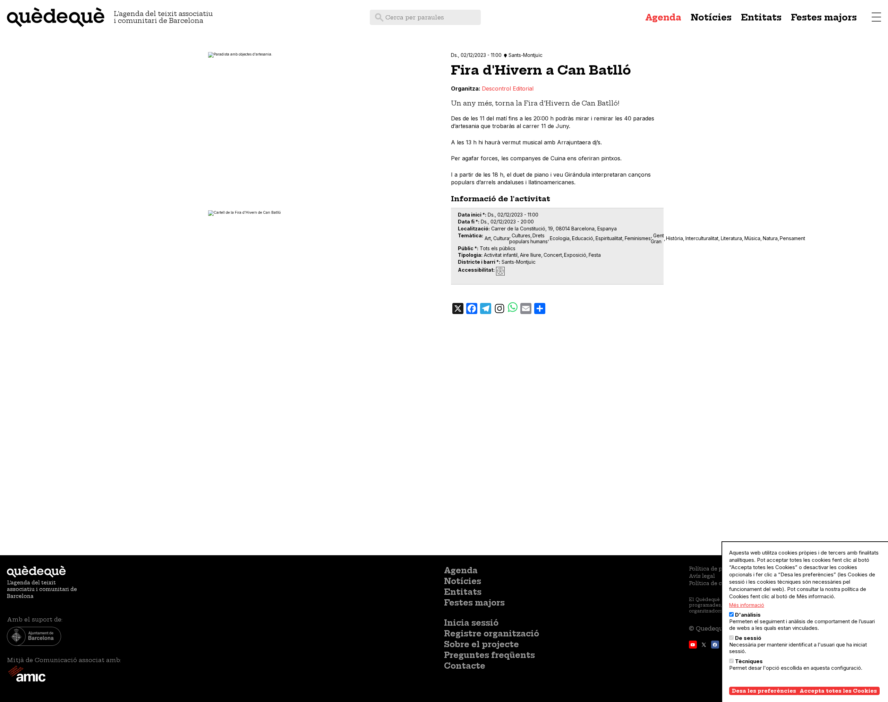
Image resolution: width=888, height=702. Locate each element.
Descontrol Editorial (507, 88)
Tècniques (749, 661)
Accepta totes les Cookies (838, 691)
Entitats (761, 17)
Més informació (746, 605)
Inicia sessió (471, 623)
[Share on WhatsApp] (512, 308)
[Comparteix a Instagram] (499, 308)
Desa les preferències (764, 691)
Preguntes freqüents (489, 655)
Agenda (663, 17)
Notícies (711, 17)
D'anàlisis (748, 614)
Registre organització (491, 633)
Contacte (464, 666)
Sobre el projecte (481, 644)
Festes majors (824, 17)
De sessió (748, 638)
